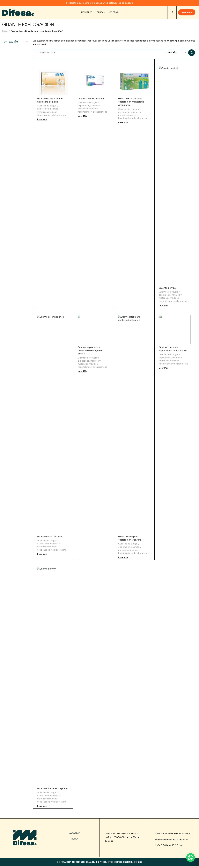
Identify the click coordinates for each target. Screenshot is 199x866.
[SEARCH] (191, 52)
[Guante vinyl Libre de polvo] (53, 676)
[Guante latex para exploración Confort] (134, 424)
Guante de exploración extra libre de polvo (50, 100)
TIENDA (74, 838)
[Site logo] (18, 12)
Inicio (5, 31)
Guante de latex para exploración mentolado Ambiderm (131, 102)
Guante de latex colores (91, 98)
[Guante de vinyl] (175, 176)
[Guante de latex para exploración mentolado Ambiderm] (134, 81)
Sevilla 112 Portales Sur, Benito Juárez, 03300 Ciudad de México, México (123, 837)
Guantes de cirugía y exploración (47, 107)
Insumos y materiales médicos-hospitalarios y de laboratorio (51, 111)
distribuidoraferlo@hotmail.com (172, 833)
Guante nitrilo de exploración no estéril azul (173, 349)
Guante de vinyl (168, 287)
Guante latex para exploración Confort (129, 538)
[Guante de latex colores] (94, 81)
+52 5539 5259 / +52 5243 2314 (171, 839)
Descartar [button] (194, 862)
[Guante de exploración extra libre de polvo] (53, 81)
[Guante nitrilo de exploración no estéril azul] (175, 329)
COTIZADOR (186, 12)
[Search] (172, 12)
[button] (190, 857)
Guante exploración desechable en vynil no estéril (90, 350)
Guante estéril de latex (49, 536)
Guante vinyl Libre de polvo (52, 788)
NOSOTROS (74, 833)
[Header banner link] (99, 3)
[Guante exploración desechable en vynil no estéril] (94, 329)
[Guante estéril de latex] (53, 424)
